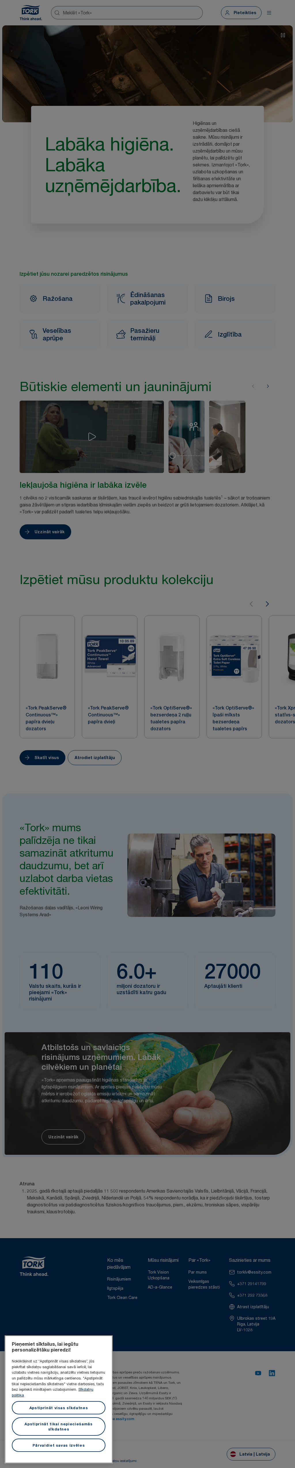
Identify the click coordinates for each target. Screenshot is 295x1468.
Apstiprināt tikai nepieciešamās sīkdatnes (58, 1426)
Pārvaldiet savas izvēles (59, 1445)
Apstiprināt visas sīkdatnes (58, 1407)
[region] (59, 1399)
